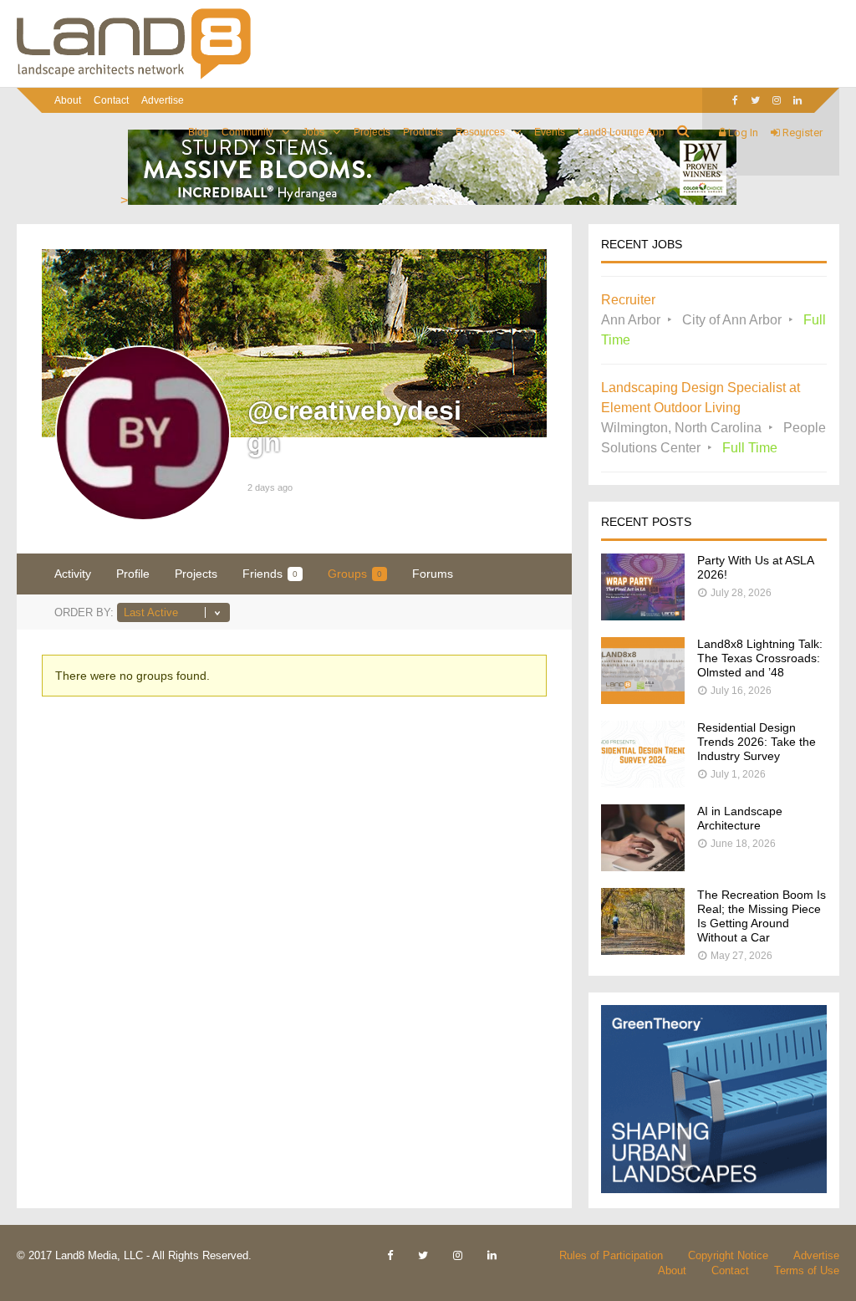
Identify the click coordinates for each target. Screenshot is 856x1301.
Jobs (313, 132)
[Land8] (134, 76)
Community (247, 132)
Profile (133, 573)
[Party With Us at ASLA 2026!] (643, 616)
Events (549, 132)
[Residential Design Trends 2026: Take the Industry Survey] (643, 783)
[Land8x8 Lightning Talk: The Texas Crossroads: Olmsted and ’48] (643, 699)
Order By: (84, 612)
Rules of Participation (611, 1255)
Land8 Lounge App (621, 132)
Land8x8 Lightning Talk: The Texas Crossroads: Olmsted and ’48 (760, 658)
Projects (372, 132)
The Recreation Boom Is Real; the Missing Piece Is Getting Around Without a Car (761, 916)
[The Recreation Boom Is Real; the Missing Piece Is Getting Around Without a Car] (643, 950)
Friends (270, 573)
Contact (111, 100)
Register (801, 132)
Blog (198, 132)
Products (423, 132)
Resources (480, 132)
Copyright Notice (728, 1255)
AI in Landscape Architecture (739, 818)
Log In (742, 132)
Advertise (162, 100)
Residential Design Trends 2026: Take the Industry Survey (756, 742)
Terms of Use (806, 1270)
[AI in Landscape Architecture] (643, 867)
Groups (355, 573)
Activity (72, 573)
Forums (432, 573)
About (67, 100)
